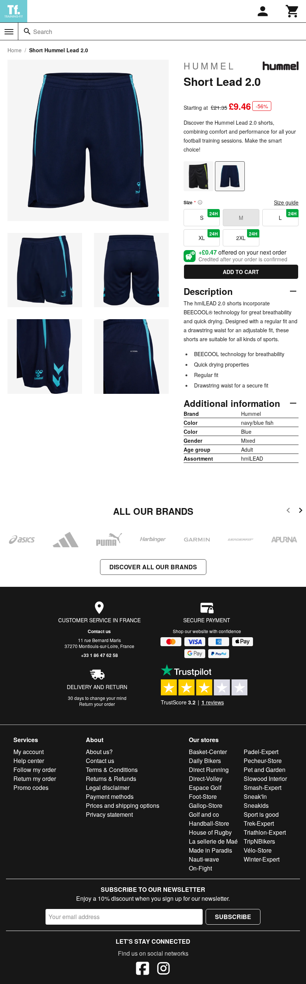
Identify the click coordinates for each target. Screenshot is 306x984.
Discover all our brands (153, 567)
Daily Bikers (205, 760)
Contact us (99, 631)
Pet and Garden (264, 769)
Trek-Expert (259, 823)
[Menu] (9, 32)
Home (14, 50)
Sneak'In (255, 796)
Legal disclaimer (107, 787)
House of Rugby (210, 832)
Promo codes (31, 787)
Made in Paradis (210, 850)
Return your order (97, 704)
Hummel (209, 66)
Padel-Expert (261, 751)
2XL (246, 236)
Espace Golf (205, 787)
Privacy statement (109, 814)
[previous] (288, 511)
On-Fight (200, 868)
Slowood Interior (265, 778)
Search (42, 31)
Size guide (286, 202)
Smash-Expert (262, 787)
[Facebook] (142, 969)
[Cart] (292, 11)
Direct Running (209, 769)
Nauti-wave (204, 859)
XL (208, 236)
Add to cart (241, 271)
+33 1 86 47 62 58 (99, 655)
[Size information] (200, 202)
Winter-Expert (262, 859)
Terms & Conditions (112, 769)
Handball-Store (209, 823)
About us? (99, 751)
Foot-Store (203, 796)
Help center (28, 760)
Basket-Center (208, 751)
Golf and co (204, 814)
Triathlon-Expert (265, 832)
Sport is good (261, 814)
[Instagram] (163, 969)
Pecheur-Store (263, 760)
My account (28, 751)
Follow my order (34, 769)
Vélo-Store (258, 850)
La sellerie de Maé (213, 841)
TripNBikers (259, 841)
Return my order (34, 778)
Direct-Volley (205, 778)
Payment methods (110, 796)
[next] (300, 511)
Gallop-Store (205, 805)
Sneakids (256, 805)
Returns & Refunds (111, 778)
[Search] (27, 31)
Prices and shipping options (122, 805)
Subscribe (233, 916)
